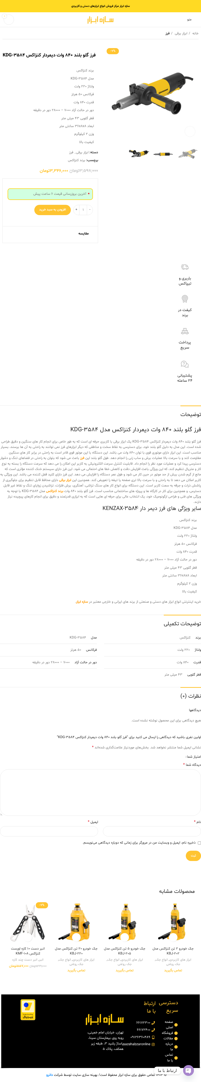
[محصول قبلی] (14, 33)
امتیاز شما (194, 757)
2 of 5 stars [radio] (176, 757)
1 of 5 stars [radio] (180, 757)
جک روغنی (173, 964)
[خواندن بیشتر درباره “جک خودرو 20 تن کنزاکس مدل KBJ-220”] (76, 937)
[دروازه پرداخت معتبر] (28, 1009)
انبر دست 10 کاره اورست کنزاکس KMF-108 (28, 951)
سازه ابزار (82, 602)
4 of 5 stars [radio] (169, 757)
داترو (49, 1075)
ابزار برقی (180, 33)
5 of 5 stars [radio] (165, 757)
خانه (195, 33)
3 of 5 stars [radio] (173, 757)
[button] (28, 937)
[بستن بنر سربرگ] (6, 6)
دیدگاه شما (192, 765)
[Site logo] (100, 19)
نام (197, 822)
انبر (41, 960)
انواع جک (162, 960)
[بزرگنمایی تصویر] (190, 131)
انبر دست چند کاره (24, 960)
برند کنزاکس (76, 160)
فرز (167, 33)
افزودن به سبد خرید (52, 210)
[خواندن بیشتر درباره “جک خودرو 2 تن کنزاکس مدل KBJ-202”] (173, 937)
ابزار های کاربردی (180, 960)
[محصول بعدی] (4, 33)
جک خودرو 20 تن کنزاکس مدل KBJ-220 (76, 951)
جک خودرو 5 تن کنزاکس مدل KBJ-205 (124, 951)
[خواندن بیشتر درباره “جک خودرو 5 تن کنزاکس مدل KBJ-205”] (124, 937)
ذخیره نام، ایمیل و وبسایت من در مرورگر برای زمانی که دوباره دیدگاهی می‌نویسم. (139, 842)
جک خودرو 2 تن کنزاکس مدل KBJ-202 (173, 951)
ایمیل (93, 822)
